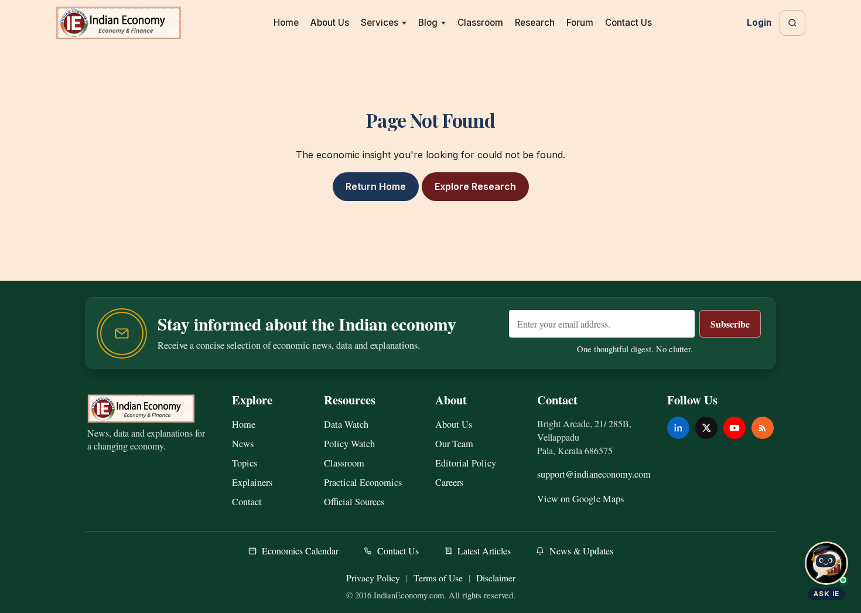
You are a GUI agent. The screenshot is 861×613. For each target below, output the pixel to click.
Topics (244, 463)
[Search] (792, 23)
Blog (428, 22)
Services (379, 22)
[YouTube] (734, 428)
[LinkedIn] (678, 428)
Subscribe (730, 324)
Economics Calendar (300, 550)
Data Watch (346, 424)
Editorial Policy (465, 463)
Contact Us (628, 22)
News (243, 443)
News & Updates (581, 550)
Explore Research (475, 186)
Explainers (252, 482)
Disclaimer (495, 577)
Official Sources (354, 501)
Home (286, 22)
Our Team (454, 443)
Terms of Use (438, 577)
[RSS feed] (762, 428)
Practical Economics (363, 482)
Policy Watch (349, 443)
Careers (449, 482)
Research (535, 22)
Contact (247, 501)
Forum (579, 22)
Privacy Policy (373, 577)
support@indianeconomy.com (594, 474)
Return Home (376, 186)
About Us (329, 22)
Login (759, 22)
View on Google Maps (580, 498)
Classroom (480, 22)
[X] (706, 428)
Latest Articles (484, 550)
